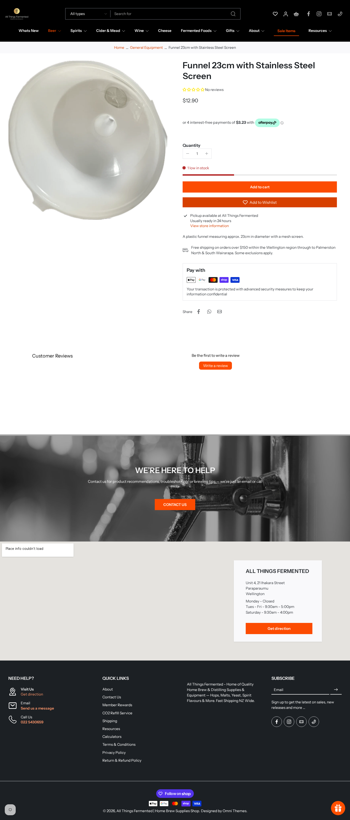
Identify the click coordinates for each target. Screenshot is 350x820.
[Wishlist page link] (275, 13)
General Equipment (146, 47)
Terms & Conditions (118, 744)
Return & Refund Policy (121, 760)
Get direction (32, 694)
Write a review (215, 365)
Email (278, 689)
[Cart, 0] (296, 14)
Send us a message (37, 708)
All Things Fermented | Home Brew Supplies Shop (157, 811)
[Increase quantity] (206, 153)
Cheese (164, 30)
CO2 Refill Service (117, 713)
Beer (52, 30)
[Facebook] (308, 14)
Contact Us (111, 697)
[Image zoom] (87, 140)
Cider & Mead (108, 30)
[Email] (329, 14)
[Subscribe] (336, 690)
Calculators (111, 737)
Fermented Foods (196, 30)
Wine (139, 30)
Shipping (109, 721)
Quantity (191, 145)
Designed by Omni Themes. (224, 811)
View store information (209, 226)
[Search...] (233, 13)
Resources (318, 30)
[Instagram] (319, 14)
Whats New (29, 30)
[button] (194, 89)
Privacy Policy (114, 752)
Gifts (230, 30)
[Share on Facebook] (198, 311)
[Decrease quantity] (187, 153)
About (254, 30)
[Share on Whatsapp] (209, 311)
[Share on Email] (219, 311)
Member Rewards (117, 705)
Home (119, 47)
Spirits (76, 30)
